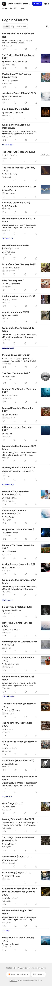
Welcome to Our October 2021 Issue (18, 678)
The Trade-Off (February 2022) (18, 152)
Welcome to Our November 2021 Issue (19, 581)
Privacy (21, 968)
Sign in (46, 3)
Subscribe (37, 3)
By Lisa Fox (7, 433)
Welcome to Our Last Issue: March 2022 (16, 126)
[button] (5, 8)
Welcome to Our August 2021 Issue (17, 912)
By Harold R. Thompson (12, 112)
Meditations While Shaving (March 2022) (16, 76)
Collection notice (39, 968)
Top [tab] (12, 26)
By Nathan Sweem (10, 532)
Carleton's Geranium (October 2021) (18, 659)
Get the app (38, 974)
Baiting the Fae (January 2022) (18, 296)
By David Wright (9, 190)
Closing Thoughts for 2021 (16, 355)
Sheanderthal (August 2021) (17, 856)
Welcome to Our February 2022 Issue (18, 220)
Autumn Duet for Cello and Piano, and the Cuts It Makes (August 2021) (19, 891)
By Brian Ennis (8, 376)
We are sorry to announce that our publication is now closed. (17, 41)
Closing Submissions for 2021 (18, 819)
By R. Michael (8, 645)
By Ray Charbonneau (11, 567)
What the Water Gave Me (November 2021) (15, 493)
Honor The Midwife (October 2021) (17, 624)
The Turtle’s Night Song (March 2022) (18, 56)
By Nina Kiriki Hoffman (12, 610)
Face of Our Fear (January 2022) (19, 264)
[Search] (47, 26)
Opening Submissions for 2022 (18, 467)
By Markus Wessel (10, 898)
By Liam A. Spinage (10, 944)
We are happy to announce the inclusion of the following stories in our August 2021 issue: (19, 918)
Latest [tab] (6, 26)
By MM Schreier (9, 551)
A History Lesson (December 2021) (17, 428)
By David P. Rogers (10, 764)
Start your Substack (19, 974)
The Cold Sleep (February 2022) (19, 186)
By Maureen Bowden (11, 876)
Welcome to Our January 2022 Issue (18, 329)
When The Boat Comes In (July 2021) (18, 939)
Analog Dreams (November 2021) (19, 564)
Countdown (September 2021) (18, 760)
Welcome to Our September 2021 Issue (19, 778)
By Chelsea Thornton (11, 283)
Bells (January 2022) (13, 280)
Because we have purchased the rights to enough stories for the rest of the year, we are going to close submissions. (20, 823)
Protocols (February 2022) (16, 202)
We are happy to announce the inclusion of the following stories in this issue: (19, 132)
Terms (27, 968)
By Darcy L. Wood (10, 414)
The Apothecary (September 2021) (17, 724)
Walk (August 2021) (12, 803)
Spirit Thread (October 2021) (17, 607)
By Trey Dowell (8, 517)
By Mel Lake (7, 729)
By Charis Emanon (10, 860)
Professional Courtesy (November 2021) (14, 512)
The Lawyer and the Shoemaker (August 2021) (18, 839)
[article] (26, 41)
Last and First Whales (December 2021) (19, 390)
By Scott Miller (8, 806)
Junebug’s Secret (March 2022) (19, 93)
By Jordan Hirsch (9, 497)
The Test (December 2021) (16, 373)
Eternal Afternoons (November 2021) (18, 547)
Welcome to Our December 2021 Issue (19, 447)
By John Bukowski (10, 315)
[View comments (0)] (15, 48)
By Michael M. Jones (11, 710)
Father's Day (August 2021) (16, 872)
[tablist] (15, 26)
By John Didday (8, 844)
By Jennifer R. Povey (10, 267)
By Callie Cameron (10, 174)
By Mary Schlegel (9, 748)
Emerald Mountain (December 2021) (18, 409)
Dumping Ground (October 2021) (19, 641)
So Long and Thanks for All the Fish (18, 35)
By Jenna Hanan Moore (12, 96)
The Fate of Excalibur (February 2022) (18, 169)
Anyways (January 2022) (15, 312)
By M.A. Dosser (8, 252)
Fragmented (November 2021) (18, 529)
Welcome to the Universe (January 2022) (15, 247)
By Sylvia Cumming (10, 664)
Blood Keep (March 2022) (15, 109)
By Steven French (9, 299)
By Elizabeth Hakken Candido (14, 61)
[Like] (3, 118)
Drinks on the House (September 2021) (19, 743)
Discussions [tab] (21, 26)
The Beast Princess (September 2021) (19, 705)
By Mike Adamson (10, 80)
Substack (13, 980)
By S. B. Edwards (9, 206)
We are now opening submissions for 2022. (18, 472)
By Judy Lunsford (9, 155)
